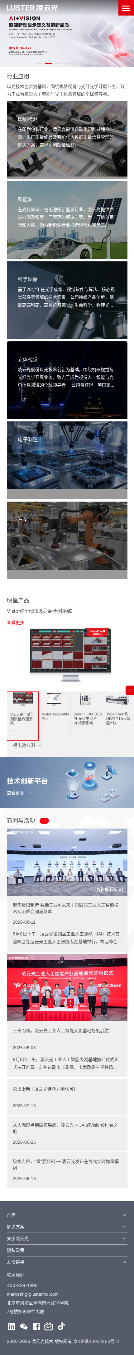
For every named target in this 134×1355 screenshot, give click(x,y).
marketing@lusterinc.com (33, 1294)
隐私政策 (15, 1250)
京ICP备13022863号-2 (96, 1341)
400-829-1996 (22, 1285)
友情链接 (15, 1262)
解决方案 (15, 1226)
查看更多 (15, 622)
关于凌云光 (18, 1238)
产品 (11, 1215)
